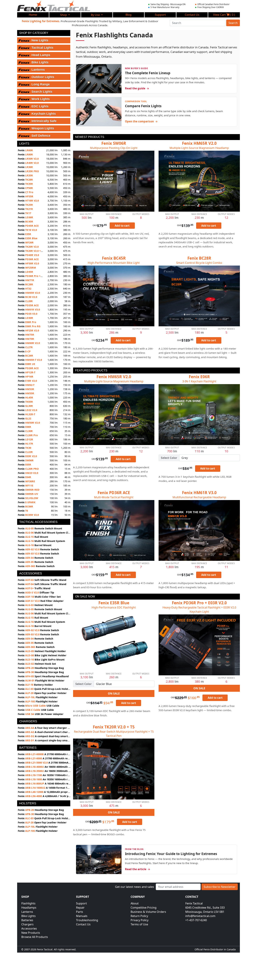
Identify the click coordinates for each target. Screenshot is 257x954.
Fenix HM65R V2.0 (199, 143)
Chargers (27, 924)
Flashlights (28, 903)
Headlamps (28, 907)
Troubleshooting (87, 920)
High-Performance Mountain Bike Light (114, 263)
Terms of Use (139, 924)
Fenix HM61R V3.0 (199, 492)
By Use (96, 15)
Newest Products (89, 136)
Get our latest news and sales (134, 887)
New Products (30, 933)
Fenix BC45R (114, 258)
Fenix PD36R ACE (114, 492)
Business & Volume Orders (148, 912)
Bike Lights (28, 916)
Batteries (27, 920)
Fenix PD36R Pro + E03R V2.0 (199, 603)
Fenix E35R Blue (113, 603)
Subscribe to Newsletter (219, 887)
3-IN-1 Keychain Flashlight (199, 381)
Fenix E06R (199, 376)
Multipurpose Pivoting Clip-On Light (113, 148)
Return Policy (139, 916)
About (135, 903)
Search (233, 23)
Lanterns (27, 912)
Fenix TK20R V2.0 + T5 (114, 727)
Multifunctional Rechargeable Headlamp (199, 497)
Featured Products (91, 370)
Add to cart (122, 225)
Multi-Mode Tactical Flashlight (113, 497)
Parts (79, 912)
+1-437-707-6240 (196, 920)
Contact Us (83, 924)
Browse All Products (34, 937)
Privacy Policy (139, 920)
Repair (80, 907)
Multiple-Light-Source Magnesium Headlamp (199, 148)
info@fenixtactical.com (200, 916)
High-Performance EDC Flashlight (114, 607)
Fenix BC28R (199, 258)
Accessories (29, 928)
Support (81, 903)
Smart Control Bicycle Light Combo (199, 263)
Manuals (81, 916)
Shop (64, 15)
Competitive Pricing (143, 907)
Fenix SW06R (113, 143)
